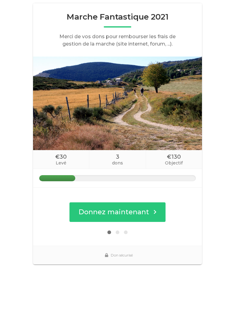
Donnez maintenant (114, 212)
